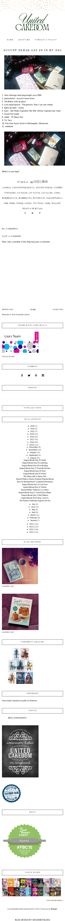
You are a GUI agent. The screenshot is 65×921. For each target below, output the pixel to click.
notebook (39, 198)
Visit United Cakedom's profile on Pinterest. (19, 701)
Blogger (54, 909)
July (33, 504)
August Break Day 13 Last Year (35, 484)
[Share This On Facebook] (25, 214)
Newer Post (7, 309)
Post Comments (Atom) (21, 315)
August (33, 458)
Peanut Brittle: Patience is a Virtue (35, 490)
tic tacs (38, 203)
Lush (57, 193)
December (33, 447)
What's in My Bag (32, 209)
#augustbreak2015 (23, 188)
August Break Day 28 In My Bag (35, 466)
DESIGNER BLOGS (41, 920)
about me (24, 40)
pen (6, 203)
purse (19, 203)
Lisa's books (32, 872)
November (33, 450)
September (33, 455)
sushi (28, 203)
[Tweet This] (32, 214)
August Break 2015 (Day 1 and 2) (35, 498)
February (33, 518)
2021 (32, 431)
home (10, 40)
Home (33, 310)
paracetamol (54, 198)
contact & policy (46, 40)
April (34, 512)
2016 (32, 442)
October (33, 453)
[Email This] (34, 181)
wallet (56, 203)
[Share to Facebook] (43, 181)
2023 (32, 429)
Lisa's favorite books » (55, 900)
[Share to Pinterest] (46, 181)
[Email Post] (31, 182)
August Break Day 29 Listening (34, 463)
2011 (31, 532)
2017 (32, 439)
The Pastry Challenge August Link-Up (34, 501)
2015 (31, 445)
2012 (31, 529)
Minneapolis (9, 198)
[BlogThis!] (37, 181)
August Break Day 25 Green (34, 474)
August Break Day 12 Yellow (34, 487)
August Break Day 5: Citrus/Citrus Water (34, 493)
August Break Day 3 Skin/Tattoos (34, 495)
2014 (31, 524)
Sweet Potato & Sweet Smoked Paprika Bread (35, 479)
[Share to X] (40, 181)
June (33, 507)
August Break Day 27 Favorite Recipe (34, 468)
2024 (32, 426)
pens (12, 203)
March (33, 515)
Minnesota (25, 198)
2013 (31, 527)
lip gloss (47, 193)
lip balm (22, 193)
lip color (34, 193)
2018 (32, 437)
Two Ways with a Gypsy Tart (34, 476)
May (33, 510)
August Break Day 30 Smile (35, 460)
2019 (32, 434)
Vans (47, 203)
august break (44, 188)
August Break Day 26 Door (35, 471)
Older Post (58, 309)
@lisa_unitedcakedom (17, 718)
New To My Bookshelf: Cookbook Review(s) (35, 482)
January (33, 520)
